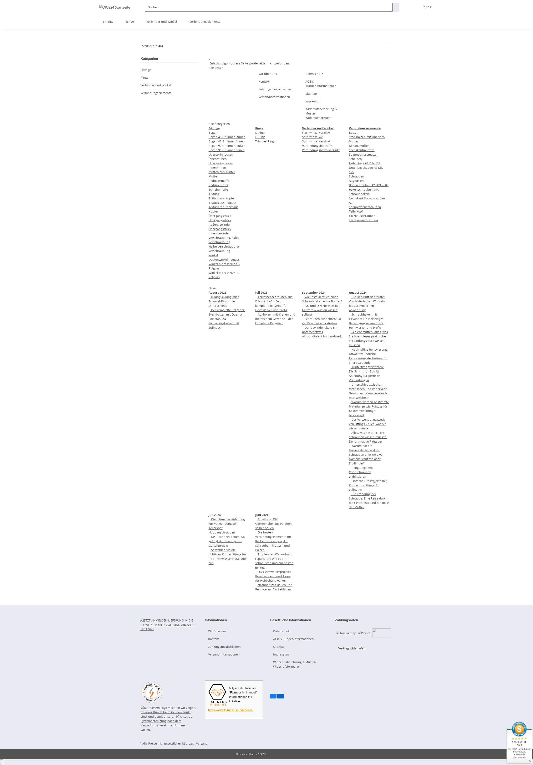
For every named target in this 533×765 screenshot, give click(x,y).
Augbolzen (356, 181)
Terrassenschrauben (363, 220)
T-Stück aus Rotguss (223, 203)
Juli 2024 (215, 515)
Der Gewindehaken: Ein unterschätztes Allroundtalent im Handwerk (322, 332)
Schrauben (356, 176)
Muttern (354, 141)
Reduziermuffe (219, 181)
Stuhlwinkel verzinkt (316, 141)
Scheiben (355, 159)
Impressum (313, 101)
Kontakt (264, 81)
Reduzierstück (218, 185)
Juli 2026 (261, 292)
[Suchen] (396, 7)
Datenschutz (314, 74)
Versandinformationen (274, 97)
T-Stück (214, 194)
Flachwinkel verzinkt (316, 133)
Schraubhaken (359, 194)
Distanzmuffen (359, 146)
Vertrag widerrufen (351, 648)
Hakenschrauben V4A (364, 189)
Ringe (144, 77)
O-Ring (260, 137)
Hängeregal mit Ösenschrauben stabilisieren (361, 472)
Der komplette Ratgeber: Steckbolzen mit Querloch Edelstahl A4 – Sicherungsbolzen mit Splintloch (227, 319)
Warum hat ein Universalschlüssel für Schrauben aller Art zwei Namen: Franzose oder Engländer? (366, 454)
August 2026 (217, 292)
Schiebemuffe (218, 189)
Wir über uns (268, 74)
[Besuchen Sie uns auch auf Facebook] (273, 696)
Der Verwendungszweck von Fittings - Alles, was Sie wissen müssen (367, 424)
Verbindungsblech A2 (317, 146)
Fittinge (146, 70)
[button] (409, 7)
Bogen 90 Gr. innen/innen (227, 150)
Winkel (213, 255)
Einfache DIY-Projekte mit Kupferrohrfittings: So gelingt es (368, 485)
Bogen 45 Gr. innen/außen (227, 137)
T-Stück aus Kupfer (222, 198)
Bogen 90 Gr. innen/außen (227, 146)
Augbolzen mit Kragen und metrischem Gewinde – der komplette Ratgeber (275, 318)
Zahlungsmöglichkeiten (275, 89)
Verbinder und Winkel (156, 85)
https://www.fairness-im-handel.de (230, 710)
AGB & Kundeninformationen (320, 83)
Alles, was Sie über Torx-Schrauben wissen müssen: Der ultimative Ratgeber (368, 437)
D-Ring (260, 133)
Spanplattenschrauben (365, 207)
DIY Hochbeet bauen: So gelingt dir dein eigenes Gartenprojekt (227, 541)
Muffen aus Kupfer (222, 172)
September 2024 (313, 292)
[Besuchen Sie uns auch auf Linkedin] (280, 696)
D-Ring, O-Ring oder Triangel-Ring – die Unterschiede (224, 301)
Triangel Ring (264, 141)
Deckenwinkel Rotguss (224, 260)
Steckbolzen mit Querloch (367, 137)
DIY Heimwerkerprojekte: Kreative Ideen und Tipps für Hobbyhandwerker (273, 576)
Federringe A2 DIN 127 (364, 163)
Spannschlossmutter (363, 154)
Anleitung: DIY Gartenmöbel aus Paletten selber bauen (273, 523)
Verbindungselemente (156, 93)
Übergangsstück (220, 216)
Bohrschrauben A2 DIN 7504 (369, 185)
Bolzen (353, 133)
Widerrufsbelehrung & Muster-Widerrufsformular (321, 113)
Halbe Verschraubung (224, 246)
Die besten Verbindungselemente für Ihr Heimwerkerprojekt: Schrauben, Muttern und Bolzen (273, 541)
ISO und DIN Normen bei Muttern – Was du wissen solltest (320, 310)
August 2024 (358, 292)
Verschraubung (219, 251)
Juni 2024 (261, 515)
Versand (202, 743)
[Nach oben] (1, 762)
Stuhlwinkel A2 (312, 137)
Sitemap (311, 94)
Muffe (213, 176)
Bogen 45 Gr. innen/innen (227, 141)
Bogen (213, 133)
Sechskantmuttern (362, 150)
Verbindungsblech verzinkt (321, 150)
